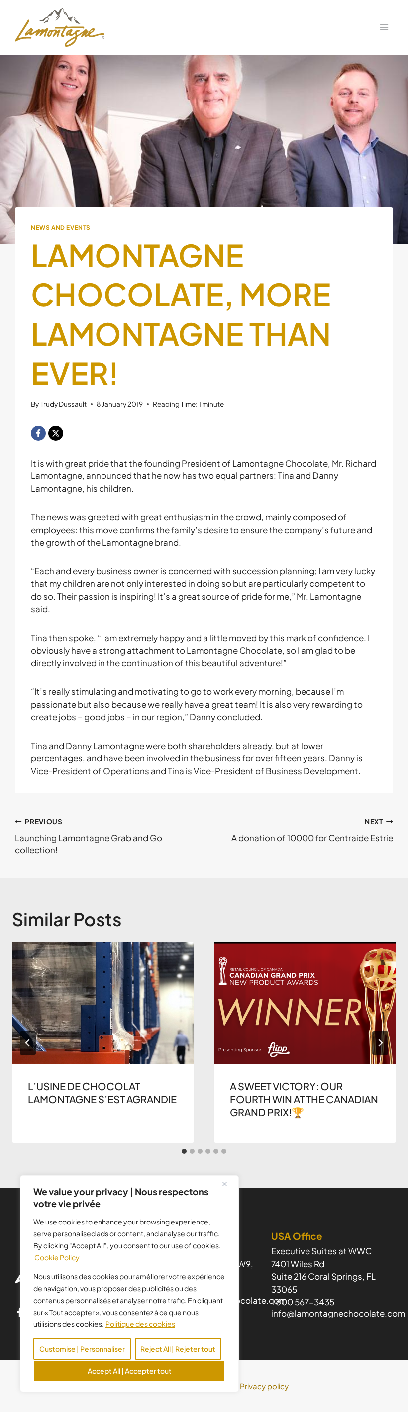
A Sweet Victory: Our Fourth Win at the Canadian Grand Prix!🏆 (304, 1099)
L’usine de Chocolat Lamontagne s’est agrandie (102, 1092)
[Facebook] (38, 433)
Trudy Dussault (63, 404)
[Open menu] (384, 27)
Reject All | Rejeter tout (177, 1348)
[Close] (228, 1184)
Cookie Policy (57, 1257)
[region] (129, 1283)
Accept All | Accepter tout (130, 1370)
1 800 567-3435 (302, 1301)
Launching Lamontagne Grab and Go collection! (88, 836)
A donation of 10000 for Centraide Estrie (312, 830)
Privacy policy (264, 1386)
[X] (55, 433)
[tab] (184, 1151)
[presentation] (103, 1003)
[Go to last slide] (28, 1043)
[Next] (380, 1043)
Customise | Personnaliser (82, 1348)
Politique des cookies (140, 1323)
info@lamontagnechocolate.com (338, 1313)
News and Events (61, 227)
